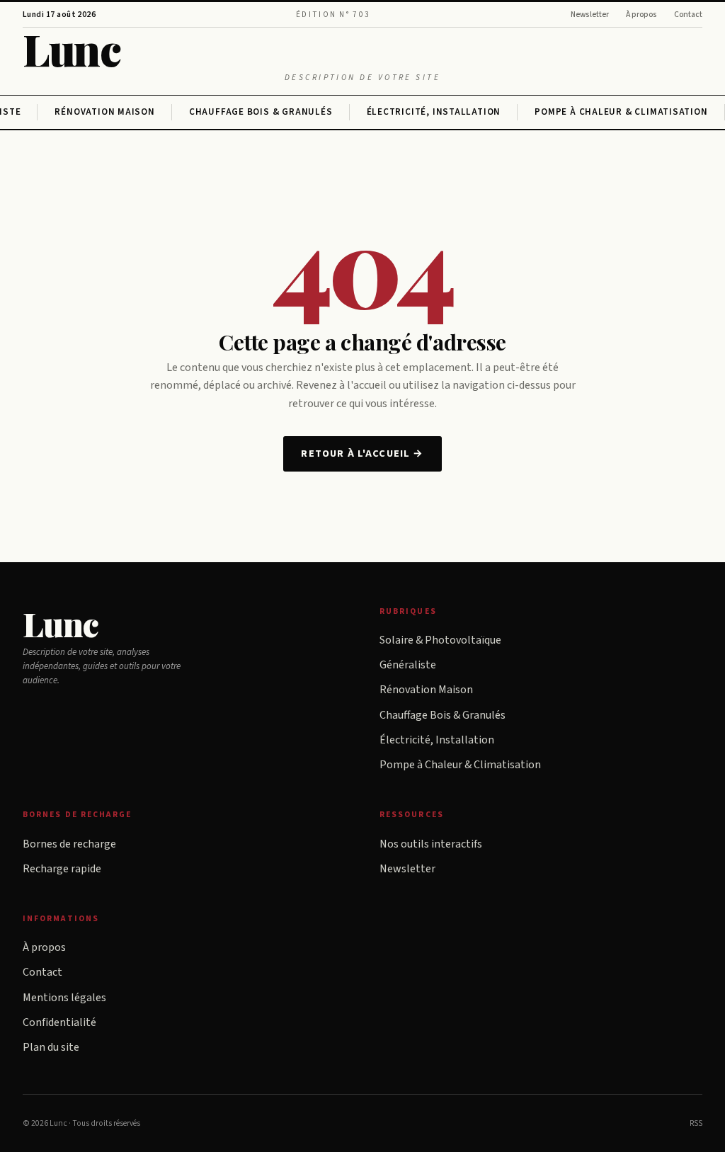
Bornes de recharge (69, 844)
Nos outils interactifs (430, 844)
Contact (688, 14)
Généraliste (407, 665)
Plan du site (51, 1047)
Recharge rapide (62, 869)
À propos (641, 14)
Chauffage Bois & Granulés (261, 111)
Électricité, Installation (434, 111)
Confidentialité (59, 1022)
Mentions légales (64, 997)
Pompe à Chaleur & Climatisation (621, 111)
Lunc (71, 48)
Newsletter (590, 14)
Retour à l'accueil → (362, 453)
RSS (696, 1123)
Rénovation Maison (104, 111)
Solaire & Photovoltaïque (440, 640)
